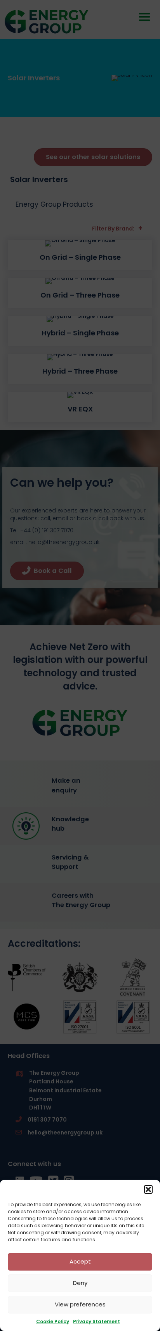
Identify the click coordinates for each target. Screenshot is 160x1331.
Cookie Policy (52, 1321)
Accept (80, 1261)
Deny (80, 1283)
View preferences (80, 1304)
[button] (148, 1189)
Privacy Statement (96, 1321)
